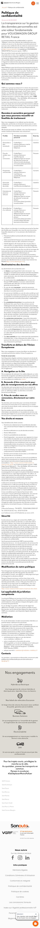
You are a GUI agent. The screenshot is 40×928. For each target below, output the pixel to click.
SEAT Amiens (6, 781)
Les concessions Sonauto (20, 902)
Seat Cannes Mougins (8, 810)
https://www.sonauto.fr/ (10, 49)
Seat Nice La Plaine (8, 806)
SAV (20, 748)
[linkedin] (28, 857)
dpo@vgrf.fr (5, 661)
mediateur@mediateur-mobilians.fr (26, 650)
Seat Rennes (6, 792)
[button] (37, 3)
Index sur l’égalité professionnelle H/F (20, 908)
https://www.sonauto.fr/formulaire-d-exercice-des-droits (19, 588)
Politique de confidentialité (20, 886)
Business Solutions (20, 716)
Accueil (4, 7)
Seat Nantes (5, 795)
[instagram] (21, 857)
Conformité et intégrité (20, 881)
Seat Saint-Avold (7, 803)
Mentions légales (20, 870)
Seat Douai (5, 788)
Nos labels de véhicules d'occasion (20, 700)
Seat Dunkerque (7, 784)
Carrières (20, 897)
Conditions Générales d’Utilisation (20, 875)
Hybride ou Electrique (20, 684)
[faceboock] (14, 857)
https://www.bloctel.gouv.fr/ (15, 261)
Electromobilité (20, 732)
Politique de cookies (20, 892)
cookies (23, 379)
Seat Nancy (5, 799)
